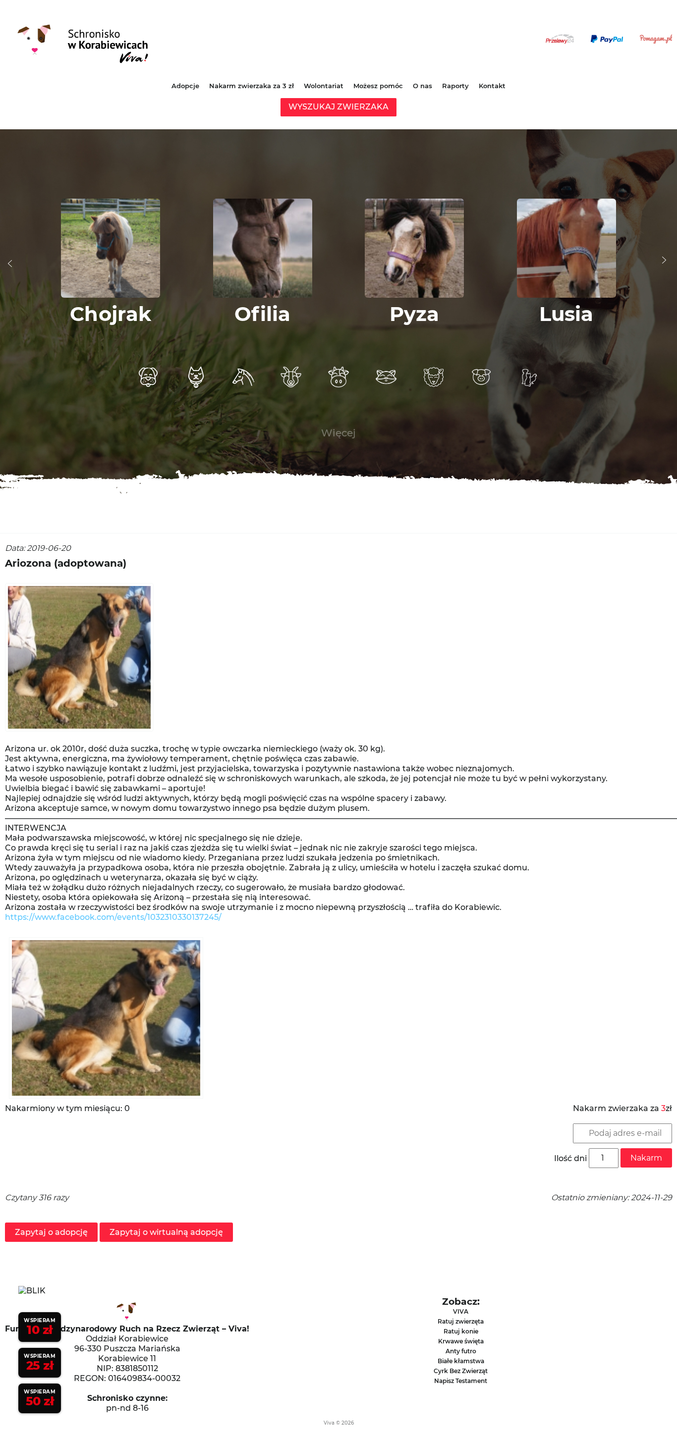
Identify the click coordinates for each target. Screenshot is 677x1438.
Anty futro (461, 1351)
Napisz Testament (460, 1381)
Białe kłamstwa (461, 1361)
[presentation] (10, 263)
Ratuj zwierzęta (461, 1321)
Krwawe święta (461, 1341)
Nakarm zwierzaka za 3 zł (251, 86)
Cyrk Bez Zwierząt (461, 1371)
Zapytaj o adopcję (51, 1232)
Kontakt (492, 86)
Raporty (455, 86)
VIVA (460, 1311)
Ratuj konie (461, 1331)
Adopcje (185, 86)
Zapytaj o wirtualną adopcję (166, 1232)
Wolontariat (323, 86)
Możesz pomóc (378, 86)
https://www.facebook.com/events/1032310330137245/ (113, 917)
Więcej (338, 433)
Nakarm (646, 1158)
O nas (422, 86)
